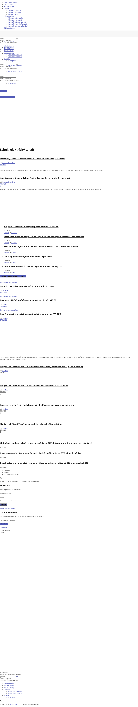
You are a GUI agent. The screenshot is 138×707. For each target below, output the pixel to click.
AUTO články (9, 49)
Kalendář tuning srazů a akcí (17, 26)
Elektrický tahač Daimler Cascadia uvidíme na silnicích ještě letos (32, 159)
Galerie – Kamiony (14, 10)
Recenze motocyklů (15, 57)
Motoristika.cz (15, 482)
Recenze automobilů (15, 55)
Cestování (3, 91)
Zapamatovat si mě (9, 501)
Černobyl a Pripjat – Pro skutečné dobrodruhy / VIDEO (27, 286)
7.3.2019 (3, 184)
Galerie (6, 8)
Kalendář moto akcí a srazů (17, 24)
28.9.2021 (3, 292)
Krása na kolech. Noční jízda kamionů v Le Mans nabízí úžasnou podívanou (37, 405)
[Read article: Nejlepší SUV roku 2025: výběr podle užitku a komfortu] (71, 223)
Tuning (6, 59)
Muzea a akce (9, 16)
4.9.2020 (3, 373)
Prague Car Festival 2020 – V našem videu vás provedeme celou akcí (34, 386)
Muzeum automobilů (15, 18)
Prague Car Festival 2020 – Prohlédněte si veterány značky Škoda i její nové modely (41, 366)
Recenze (7, 53)
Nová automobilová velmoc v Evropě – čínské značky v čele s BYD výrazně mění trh (41, 453)
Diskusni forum (9, 28)
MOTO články (9, 51)
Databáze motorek (10, 3)
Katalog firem (9, 6)
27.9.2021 (3, 320)
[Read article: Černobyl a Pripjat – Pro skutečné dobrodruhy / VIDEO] (69, 280)
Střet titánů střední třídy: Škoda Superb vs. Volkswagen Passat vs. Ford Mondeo (44, 237)
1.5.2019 (3, 165)
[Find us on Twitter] (1, 49)
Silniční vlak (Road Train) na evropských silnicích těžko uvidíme (31, 424)
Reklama (7, 471)
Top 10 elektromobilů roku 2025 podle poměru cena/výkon (33, 266)
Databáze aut (8, 4)
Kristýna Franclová (8, 163)
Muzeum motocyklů (15, 20)
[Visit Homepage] (15, 36)
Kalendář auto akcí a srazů (17, 22)
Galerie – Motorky (14, 12)
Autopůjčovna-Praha (11, 474)
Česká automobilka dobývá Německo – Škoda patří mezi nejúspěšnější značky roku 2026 (44, 463)
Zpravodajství (9, 41)
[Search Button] (17, 38)
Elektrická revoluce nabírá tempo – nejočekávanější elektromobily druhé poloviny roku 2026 (46, 443)
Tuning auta (12, 83)
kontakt (7, 472)
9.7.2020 (3, 411)
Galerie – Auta (13, 14)
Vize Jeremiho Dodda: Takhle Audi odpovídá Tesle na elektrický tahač (35, 178)
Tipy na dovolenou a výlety (9, 282)
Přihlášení (3, 528)
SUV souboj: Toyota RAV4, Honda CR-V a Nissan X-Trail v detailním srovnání (41, 246)
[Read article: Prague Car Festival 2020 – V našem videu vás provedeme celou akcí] (69, 382)
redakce (5, 290)
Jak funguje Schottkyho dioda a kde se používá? (28, 256)
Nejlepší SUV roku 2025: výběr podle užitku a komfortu (31, 227)
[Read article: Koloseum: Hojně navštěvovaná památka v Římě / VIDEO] (69, 294)
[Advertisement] (69, 102)
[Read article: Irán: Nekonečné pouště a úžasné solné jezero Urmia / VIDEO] (69, 308)
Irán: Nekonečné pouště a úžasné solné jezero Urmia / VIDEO (30, 314)
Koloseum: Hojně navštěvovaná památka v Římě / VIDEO (28, 300)
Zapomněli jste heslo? (7, 508)
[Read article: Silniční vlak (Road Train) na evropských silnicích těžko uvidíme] (69, 420)
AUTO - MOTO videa (7, 97)
